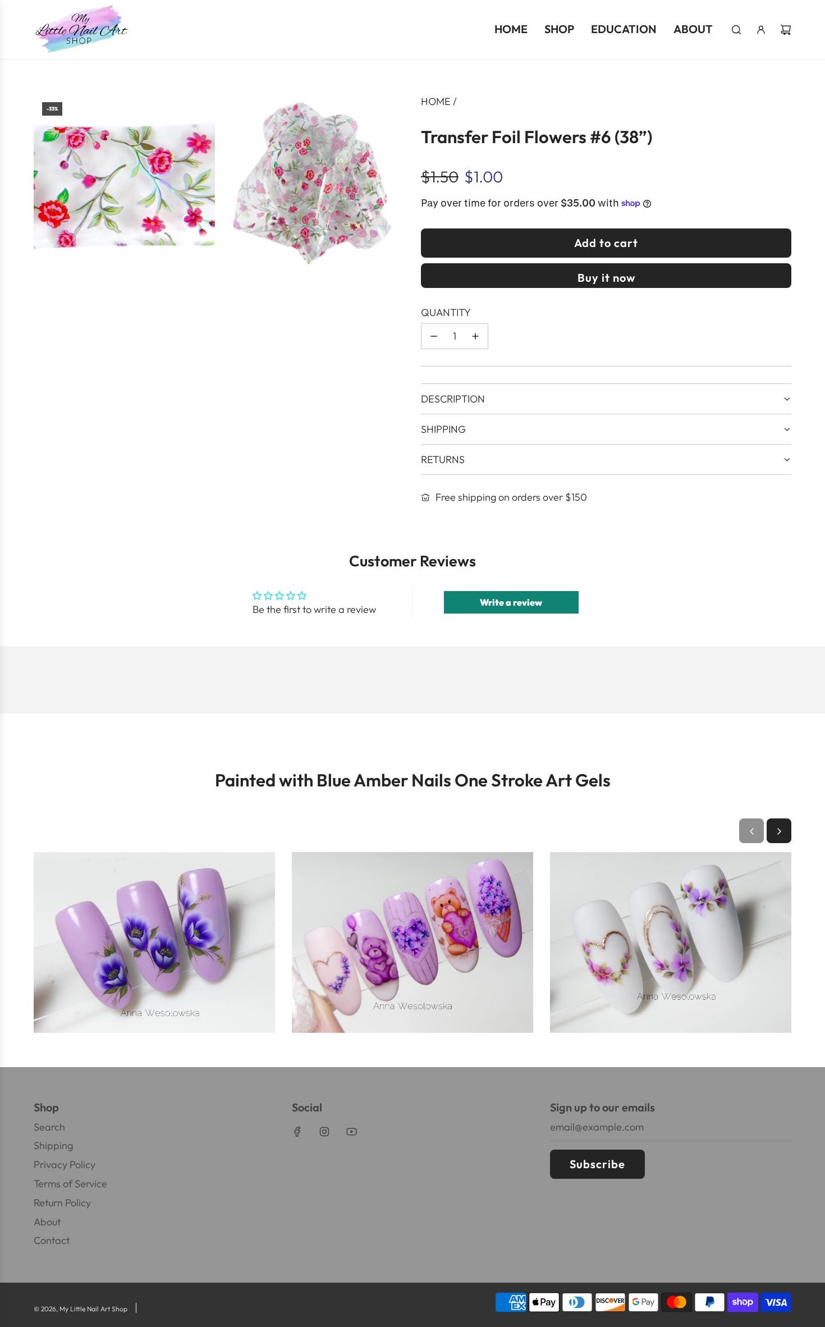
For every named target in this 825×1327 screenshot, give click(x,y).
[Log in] (761, 29)
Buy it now (606, 278)
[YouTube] (351, 1131)
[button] (751, 831)
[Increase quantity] (475, 336)
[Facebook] (297, 1131)
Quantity (446, 312)
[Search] (736, 29)
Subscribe (597, 1164)
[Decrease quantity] (433, 336)
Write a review (511, 602)
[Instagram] (324, 1131)
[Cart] (785, 29)
